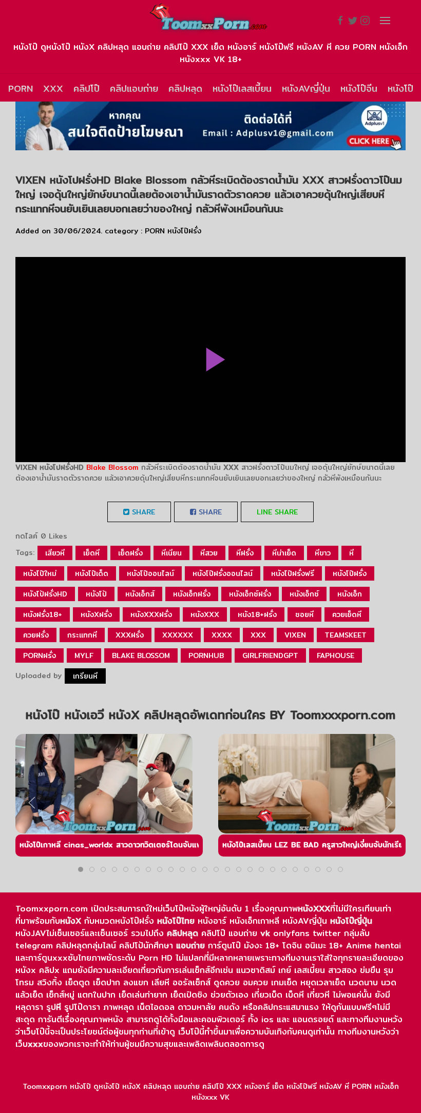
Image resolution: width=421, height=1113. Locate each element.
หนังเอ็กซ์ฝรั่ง (250, 594)
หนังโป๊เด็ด (91, 573)
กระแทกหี (82, 635)
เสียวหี (55, 553)
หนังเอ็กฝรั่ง (191, 594)
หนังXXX (314, 908)
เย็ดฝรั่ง (130, 553)
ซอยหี (304, 614)
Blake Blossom (112, 467)
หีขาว (323, 553)
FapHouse (335, 655)
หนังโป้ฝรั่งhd (45, 594)
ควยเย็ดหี (346, 614)
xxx (258, 635)
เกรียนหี (85, 676)
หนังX (70, 921)
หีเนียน (171, 553)
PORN (20, 88)
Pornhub (206, 655)
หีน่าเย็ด (284, 553)
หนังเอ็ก (349, 594)
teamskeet (345, 635)
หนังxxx (204, 614)
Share (142, 512)
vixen (295, 635)
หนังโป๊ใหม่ (39, 573)
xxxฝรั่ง (130, 635)
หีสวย (209, 553)
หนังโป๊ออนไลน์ (150, 573)
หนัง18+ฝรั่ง (257, 614)
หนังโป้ (96, 594)
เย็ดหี (91, 553)
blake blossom (141, 655)
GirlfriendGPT (270, 655)
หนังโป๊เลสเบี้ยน (242, 88)
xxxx (222, 635)
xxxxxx (177, 635)
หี (351, 553)
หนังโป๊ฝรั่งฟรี (292, 573)
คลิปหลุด (185, 88)
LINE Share (277, 512)
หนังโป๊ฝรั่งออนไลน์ (223, 573)
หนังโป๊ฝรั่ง (184, 230)
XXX (53, 88)
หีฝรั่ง (245, 553)
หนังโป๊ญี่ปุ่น (351, 921)
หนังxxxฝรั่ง (151, 614)
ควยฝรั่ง (36, 635)
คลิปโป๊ (86, 88)
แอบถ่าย (190, 945)
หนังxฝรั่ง (96, 614)
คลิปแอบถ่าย (134, 88)
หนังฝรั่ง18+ (42, 614)
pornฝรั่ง (39, 655)
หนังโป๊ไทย (176, 921)
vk (265, 933)
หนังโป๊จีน (358, 88)
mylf (83, 655)
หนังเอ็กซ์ (304, 594)
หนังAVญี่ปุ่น (306, 88)
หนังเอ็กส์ (140, 594)
